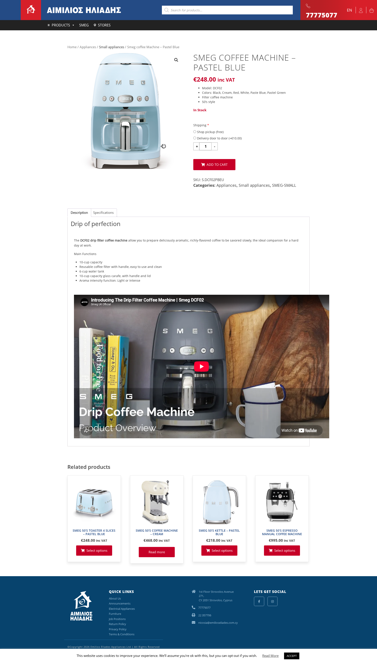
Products (61, 25)
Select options (96, 550)
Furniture (115, 614)
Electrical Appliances (122, 609)
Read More (270, 655)
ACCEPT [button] (292, 656)
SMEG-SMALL (284, 185)
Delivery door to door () (219, 138)
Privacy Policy (118, 629)
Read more (157, 552)
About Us (115, 598)
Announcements (119, 603)
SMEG (84, 25)
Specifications (103, 212)
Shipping (201, 125)
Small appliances (111, 47)
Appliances (88, 47)
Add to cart (217, 164)
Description (79, 212)
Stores (104, 25)
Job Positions (117, 619)
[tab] (79, 212)
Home (72, 47)
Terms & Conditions (121, 634)
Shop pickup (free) (210, 132)
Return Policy (117, 624)
